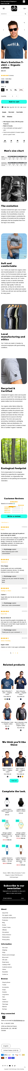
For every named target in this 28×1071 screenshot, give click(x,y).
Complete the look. (14, 791)
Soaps (4, 989)
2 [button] (13, 653)
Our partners (5, 932)
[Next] (24, 30)
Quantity (3, 96)
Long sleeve (5, 994)
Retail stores (5, 962)
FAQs (3, 952)
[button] (5, 75)
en (24, 1)
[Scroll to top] (25, 1067)
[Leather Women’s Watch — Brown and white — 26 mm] (21, 850)
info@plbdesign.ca (18, 1020)
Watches (4, 1006)
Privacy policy (6, 939)
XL (15, 90)
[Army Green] (5, 699)
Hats (3, 997)
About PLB (5, 913)
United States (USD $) (10, 1050)
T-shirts (4, 984)
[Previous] (3, 30)
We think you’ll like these (14, 743)
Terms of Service (6, 934)
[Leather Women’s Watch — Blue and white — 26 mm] (7, 850)
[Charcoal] (9, 699)
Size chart (11, 112)
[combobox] (14, 14)
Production (5, 920)
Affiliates (4, 930)
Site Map (22, 1069)
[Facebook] (2, 1065)
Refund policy (6, 937)
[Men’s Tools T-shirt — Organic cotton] (20, 758)
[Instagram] (12, 1065)
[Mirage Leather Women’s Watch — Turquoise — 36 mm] (7, 825)
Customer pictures (7, 967)
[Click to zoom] (24, 22)
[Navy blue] (21, 699)
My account (5, 957)
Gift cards (4, 959)
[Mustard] (22, 776)
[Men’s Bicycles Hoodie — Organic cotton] (21, 680)
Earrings (4, 1009)
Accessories (5, 987)
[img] (5, 527)
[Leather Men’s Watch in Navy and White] (7, 802)
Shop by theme (6, 982)
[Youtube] (10, 1065)
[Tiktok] (14, 1065)
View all (14, 780)
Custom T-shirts (6, 927)
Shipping (9, 116)
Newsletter (5, 972)
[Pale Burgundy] (6, 728)
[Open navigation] (3, 8)
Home (4, 873)
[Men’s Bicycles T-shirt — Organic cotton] (7, 680)
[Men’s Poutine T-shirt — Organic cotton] (7, 759)
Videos (4, 969)
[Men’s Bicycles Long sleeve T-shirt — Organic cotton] (21, 711)
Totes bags (5, 1004)
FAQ (3, 116)
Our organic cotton (7, 915)
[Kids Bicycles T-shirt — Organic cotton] (7, 711)
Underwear (5, 1001)
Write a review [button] (14, 516)
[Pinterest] (4, 1065)
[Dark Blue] (7, 699)
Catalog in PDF (6, 964)
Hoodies (4, 992)
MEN (9, 873)
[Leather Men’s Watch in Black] (21, 802)
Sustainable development (9, 917)
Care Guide (19, 112)
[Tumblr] (7, 1065)
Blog (3, 922)
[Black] (18, 776)
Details (4, 112)
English (5, 1046)
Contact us (5, 974)
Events (4, 925)
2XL (21, 90)
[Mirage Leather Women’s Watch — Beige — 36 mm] (21, 825)
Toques (4, 999)
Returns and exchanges (8, 955)
